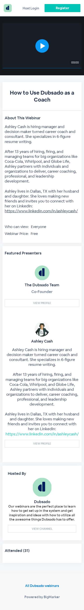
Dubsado (42, 501)
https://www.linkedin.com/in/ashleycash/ (41, 210)
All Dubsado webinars (42, 586)
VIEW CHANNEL (42, 529)
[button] (42, 46)
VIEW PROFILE (42, 303)
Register (62, 8)
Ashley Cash (42, 341)
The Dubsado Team (42, 284)
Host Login (31, 8)
